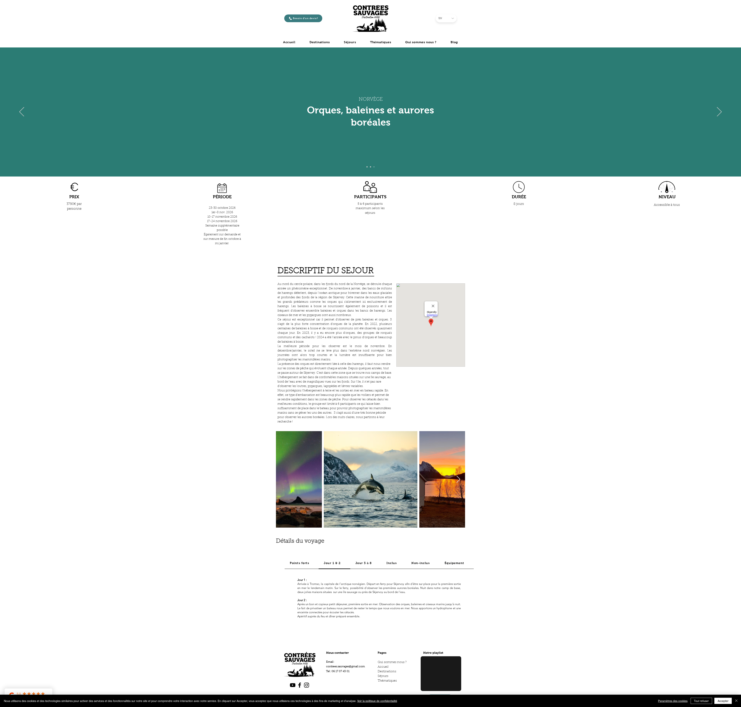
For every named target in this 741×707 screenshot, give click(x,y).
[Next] (719, 112)
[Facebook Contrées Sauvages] (299, 685)
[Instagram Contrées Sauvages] (306, 685)
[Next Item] (458, 479)
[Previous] (21, 112)
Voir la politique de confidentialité (377, 701)
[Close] (736, 701)
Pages (382, 652)
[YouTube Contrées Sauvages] (292, 685)
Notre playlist (433, 652)
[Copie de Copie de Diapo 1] (370, 166)
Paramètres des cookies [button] (673, 701)
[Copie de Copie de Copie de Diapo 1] (374, 166)
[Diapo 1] (367, 166)
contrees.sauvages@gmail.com (345, 666)
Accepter (723, 701)
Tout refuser (701, 701)
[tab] (302, 563)
